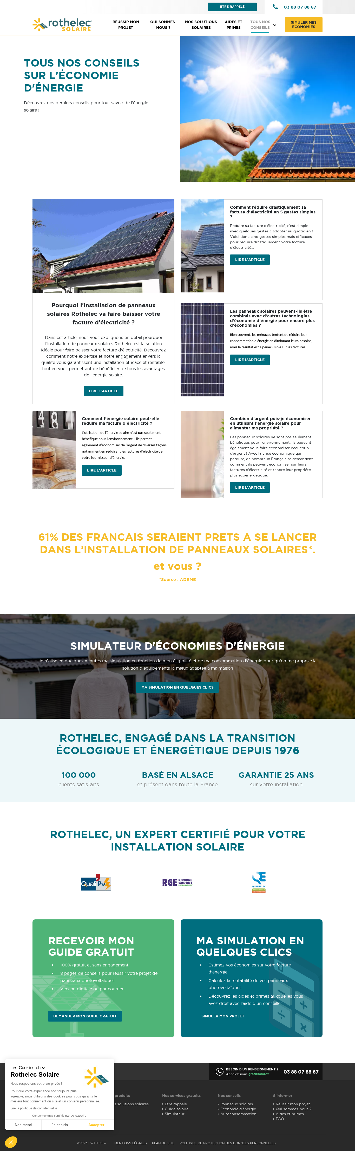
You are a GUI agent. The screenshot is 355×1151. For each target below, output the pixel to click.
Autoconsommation (238, 1114)
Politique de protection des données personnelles (228, 1143)
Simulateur (175, 1114)
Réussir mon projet (126, 25)
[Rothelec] (62, 24)
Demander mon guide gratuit (85, 1016)
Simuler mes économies (304, 24)
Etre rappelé (232, 6)
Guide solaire (176, 1109)
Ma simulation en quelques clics (177, 687)
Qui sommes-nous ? (163, 25)
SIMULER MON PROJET (222, 1016)
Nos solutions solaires (129, 1104)
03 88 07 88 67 (300, 7)
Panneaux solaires (236, 1104)
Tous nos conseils (260, 25)
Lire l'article (103, 391)
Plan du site (163, 1143)
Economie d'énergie (238, 1109)
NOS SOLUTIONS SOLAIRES (201, 25)
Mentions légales (130, 1143)
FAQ (280, 1119)
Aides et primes (233, 25)
